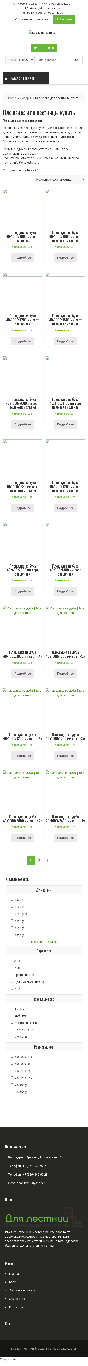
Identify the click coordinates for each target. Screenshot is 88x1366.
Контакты (16, 1307)
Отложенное (23, 19)
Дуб (20, 1016)
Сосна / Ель (25, 1030)
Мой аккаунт (63, 19)
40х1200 (23, 1078)
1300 (20, 921)
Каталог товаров (23, 78)
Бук (20, 1008)
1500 (20, 928)
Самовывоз (17, 1299)
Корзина (42, 19)
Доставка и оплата (22, 1290)
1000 (20, 900)
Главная (14, 1274)
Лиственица (26, 1023)
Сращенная (24, 975)
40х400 (21, 1085)
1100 (20, 907)
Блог (12, 1282)
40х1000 (22, 1064)
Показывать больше (44, 942)
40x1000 (23, 1057)
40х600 (21, 1092)
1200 (21, 914)
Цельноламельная (29, 982)
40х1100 (22, 1071)
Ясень (21, 1037)
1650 (20, 935)
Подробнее (22, 257)
